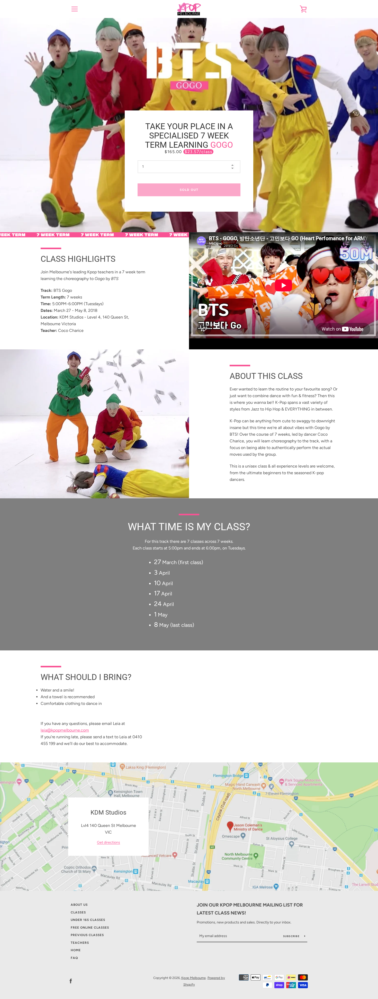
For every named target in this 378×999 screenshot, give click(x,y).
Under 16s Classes (88, 920)
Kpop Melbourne (193, 978)
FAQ (74, 958)
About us (79, 905)
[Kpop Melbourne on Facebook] (70, 980)
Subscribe (292, 936)
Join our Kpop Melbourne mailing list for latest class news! (250, 909)
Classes (78, 912)
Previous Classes (87, 935)
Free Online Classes (90, 927)
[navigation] (74, 9)
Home (76, 950)
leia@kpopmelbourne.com (65, 730)
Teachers (80, 943)
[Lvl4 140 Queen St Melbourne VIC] (189, 826)
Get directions (108, 842)
